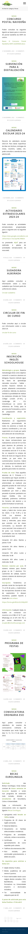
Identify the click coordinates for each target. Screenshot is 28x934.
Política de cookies (21, 929)
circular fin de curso (9, 332)
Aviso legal (4, 929)
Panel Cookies (5, 931)
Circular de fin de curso (14, 314)
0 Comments (20, 51)
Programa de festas (14, 644)
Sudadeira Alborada (14, 272)
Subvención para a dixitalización (14, 67)
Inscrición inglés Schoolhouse (14, 359)
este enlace (13, 598)
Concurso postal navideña (14, 20)
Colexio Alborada (15, 54)
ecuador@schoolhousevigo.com (13, 623)
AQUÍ (16, 242)
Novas (14, 16)
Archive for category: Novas (10, 8)
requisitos (9, 861)
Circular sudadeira (8, 293)
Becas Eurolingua (14, 775)
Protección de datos (11, 929)
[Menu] (24, 3)
